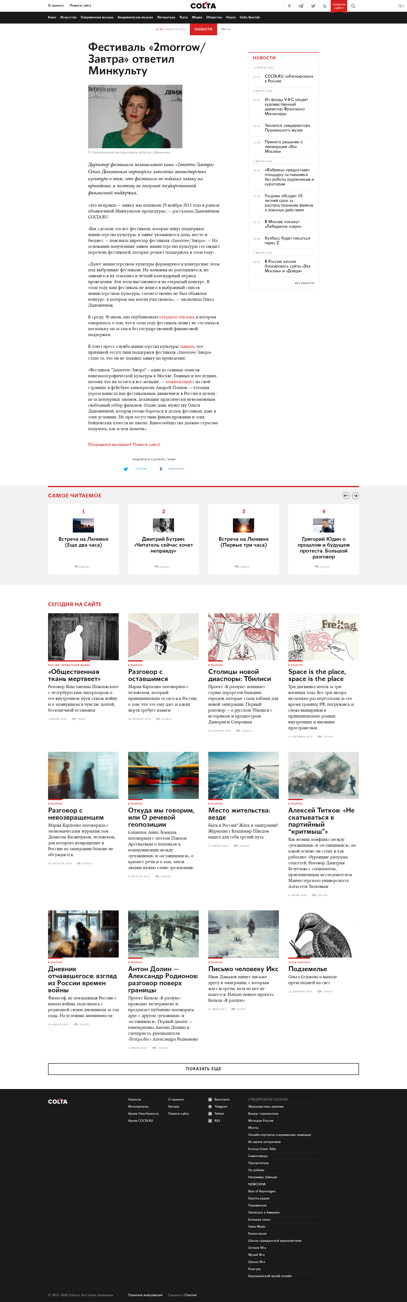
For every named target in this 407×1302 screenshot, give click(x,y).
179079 (244, 567)
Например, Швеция (262, 1177)
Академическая (135, 17)
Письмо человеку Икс (243, 969)
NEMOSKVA (257, 1184)
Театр (183, 17)
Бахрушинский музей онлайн (270, 1276)
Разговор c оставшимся (148, 676)
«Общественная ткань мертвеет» (74, 676)
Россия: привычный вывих (69, 665)
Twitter (219, 1113)
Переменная (257, 1205)
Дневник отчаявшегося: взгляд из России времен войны (82, 980)
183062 (164, 567)
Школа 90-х (256, 1262)
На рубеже (256, 1170)
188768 (84, 567)
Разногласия (257, 1233)
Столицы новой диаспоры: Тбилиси (239, 676)
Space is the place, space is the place (317, 676)
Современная (97, 17)
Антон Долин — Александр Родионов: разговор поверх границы (163, 980)
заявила (187, 347)
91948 (241, 1009)
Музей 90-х (256, 1255)
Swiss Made (256, 1226)
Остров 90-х (257, 1248)
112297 (84, 1024)
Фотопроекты (138, 1106)
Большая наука (259, 1219)
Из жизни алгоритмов (264, 1142)
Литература (166, 17)
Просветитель (258, 1163)
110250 (163, 1048)
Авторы (173, 1106)
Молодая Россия (260, 1120)
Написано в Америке (264, 1212)
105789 (323, 895)
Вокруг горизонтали (263, 1113)
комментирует (180, 382)
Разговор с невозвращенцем (76, 814)
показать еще (203, 1069)
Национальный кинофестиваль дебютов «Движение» (131, 152)
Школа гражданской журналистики (274, 1240)
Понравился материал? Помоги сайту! (124, 445)
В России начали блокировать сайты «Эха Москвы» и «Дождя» (287, 266)
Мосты (253, 1128)
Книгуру (254, 1269)
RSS (217, 1120)
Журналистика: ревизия (266, 1106)
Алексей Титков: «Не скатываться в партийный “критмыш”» (321, 821)
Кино (52, 17)
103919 (166, 876)
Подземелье (307, 969)
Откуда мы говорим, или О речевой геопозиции (161, 817)
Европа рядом (258, 1198)
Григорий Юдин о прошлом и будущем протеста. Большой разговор (324, 548)
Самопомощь (258, 1156)
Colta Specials (250, 17)
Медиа (197, 17)
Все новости (304, 283)
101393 (328, 737)
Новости (203, 29)
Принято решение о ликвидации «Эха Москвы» (284, 147)
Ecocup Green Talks (262, 1149)
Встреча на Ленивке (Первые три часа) (244, 542)
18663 (81, 719)
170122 (324, 567)
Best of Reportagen (262, 1191)
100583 (247, 731)
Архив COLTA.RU (140, 1120)
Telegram (221, 1106)
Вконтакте (222, 1099)
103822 (167, 719)
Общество (214, 17)
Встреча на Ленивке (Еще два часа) (83, 542)
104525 (87, 863)
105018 (244, 846)
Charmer (190, 1295)
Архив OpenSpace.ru (143, 1113)
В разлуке (135, 665)
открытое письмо (176, 317)
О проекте (56, 5)
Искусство (68, 17)
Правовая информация (145, 1295)
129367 (328, 991)
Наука (231, 17)
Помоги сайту (80, 5)
